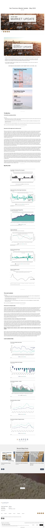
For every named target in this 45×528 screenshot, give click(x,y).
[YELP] (43, 513)
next (3, 469)
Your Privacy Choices (22, 527)
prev (2, 469)
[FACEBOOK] (38, 513)
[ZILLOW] (41, 513)
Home (1, 513)
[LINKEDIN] (39, 513)
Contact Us (23, 513)
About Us (14, 513)
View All (42, 469)
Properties (5, 513)
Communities (10, 513)
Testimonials (18, 513)
